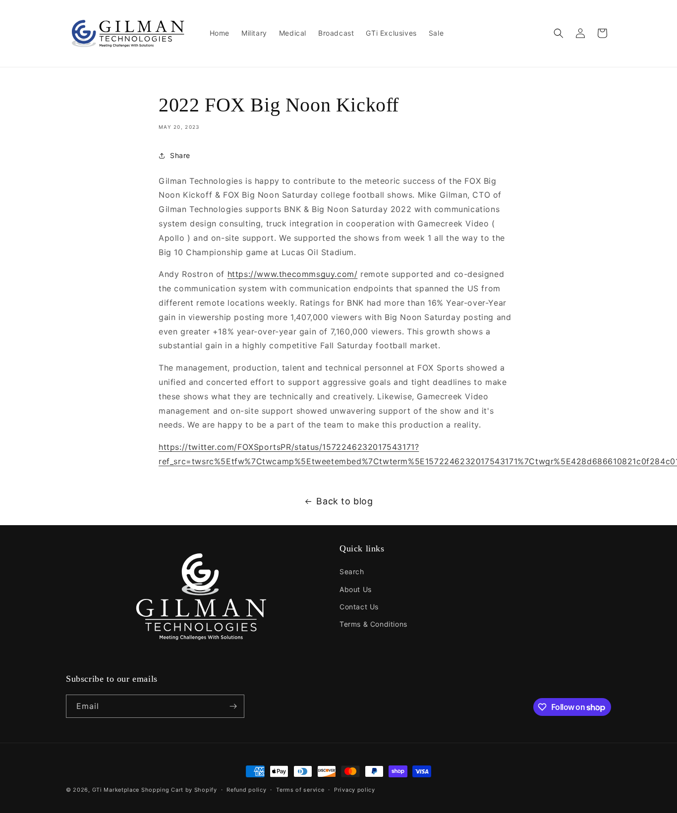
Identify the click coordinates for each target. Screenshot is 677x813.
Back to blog (344, 501)
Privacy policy (354, 789)
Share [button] (180, 155)
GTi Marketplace (116, 789)
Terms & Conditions (373, 624)
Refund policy (246, 789)
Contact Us (359, 606)
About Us (355, 589)
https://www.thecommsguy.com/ (292, 274)
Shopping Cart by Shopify (179, 789)
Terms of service (300, 789)
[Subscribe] (233, 706)
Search (351, 571)
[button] (558, 33)
